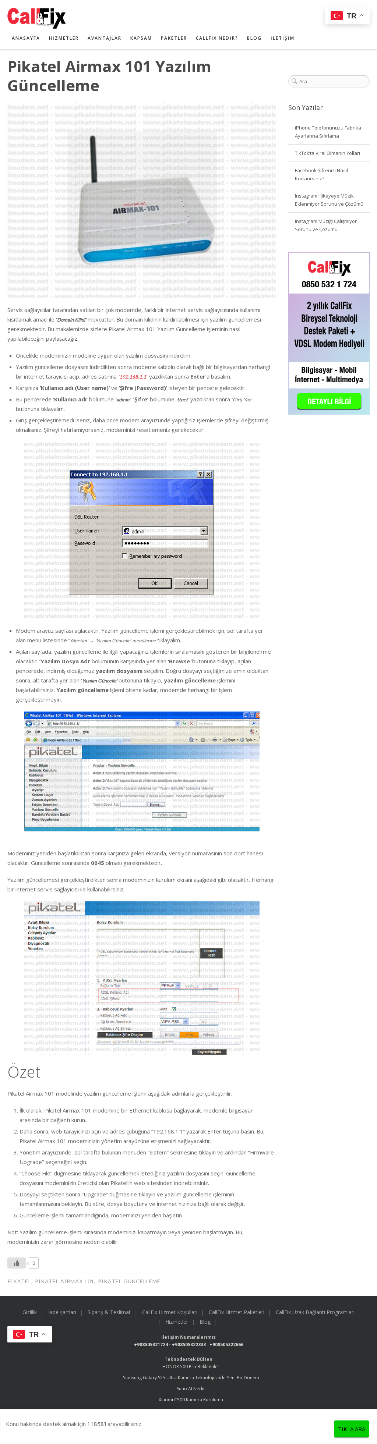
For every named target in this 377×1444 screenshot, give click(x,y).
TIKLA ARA (351, 1429)
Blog (254, 38)
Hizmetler (64, 38)
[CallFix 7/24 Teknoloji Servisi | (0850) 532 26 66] (179, 18)
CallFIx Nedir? (217, 38)
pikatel (19, 1281)
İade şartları (62, 1312)
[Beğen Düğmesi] (16, 1263)
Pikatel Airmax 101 (64, 1281)
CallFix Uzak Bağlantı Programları (315, 1312)
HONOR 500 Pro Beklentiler (190, 1366)
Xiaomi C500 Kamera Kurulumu (191, 1400)
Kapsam (141, 38)
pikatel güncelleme (129, 1281)
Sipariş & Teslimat (109, 1312)
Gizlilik (29, 1312)
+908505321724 (151, 1344)
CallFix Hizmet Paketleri (236, 1312)
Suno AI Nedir (191, 1389)
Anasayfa (26, 38)
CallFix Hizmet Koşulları (169, 1312)
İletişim (283, 38)
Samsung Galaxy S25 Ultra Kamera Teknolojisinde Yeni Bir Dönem (191, 1377)
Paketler (174, 38)
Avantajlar (104, 38)
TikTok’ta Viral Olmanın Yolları (327, 153)
